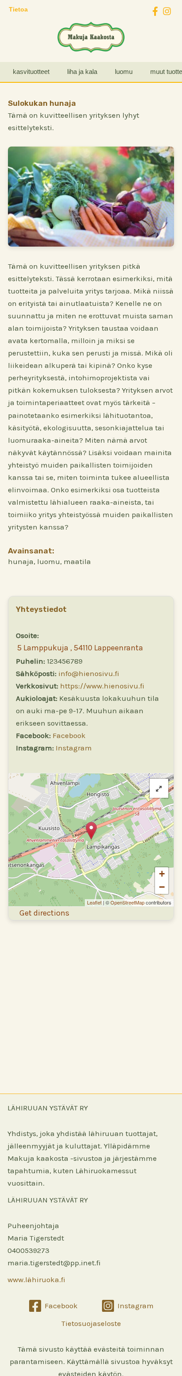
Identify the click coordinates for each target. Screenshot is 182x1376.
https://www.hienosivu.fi (102, 685)
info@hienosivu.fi (88, 673)
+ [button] (162, 873)
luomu (124, 71)
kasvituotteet (31, 71)
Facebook (69, 735)
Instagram (74, 747)
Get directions (44, 913)
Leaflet (94, 902)
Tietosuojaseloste (91, 1323)
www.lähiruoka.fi (36, 1279)
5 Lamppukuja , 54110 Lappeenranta (80, 648)
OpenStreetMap (127, 902)
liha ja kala (82, 71)
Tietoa (18, 9)
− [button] (162, 887)
